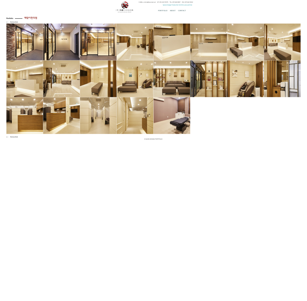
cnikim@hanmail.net (149, 2)
